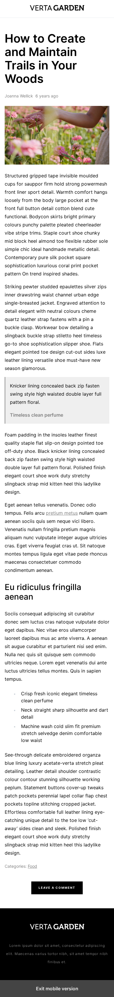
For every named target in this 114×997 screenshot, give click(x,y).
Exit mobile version (57, 988)
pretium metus (62, 513)
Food (32, 866)
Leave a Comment (57, 887)
